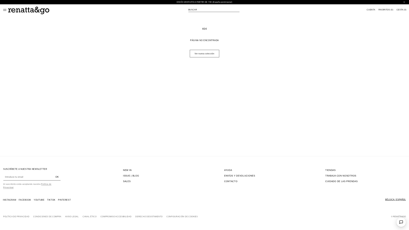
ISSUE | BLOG (131, 175)
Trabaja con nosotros (340, 175)
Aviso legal (72, 216)
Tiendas (330, 170)
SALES (127, 181)
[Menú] (4, 9)
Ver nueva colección (204, 54)
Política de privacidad (16, 216)
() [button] (385, 10)
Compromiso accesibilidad (116, 216)
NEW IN (127, 170)
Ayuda (228, 170)
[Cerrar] (404, 2)
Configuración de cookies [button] (182, 216)
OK (57, 177)
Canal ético (90, 216)
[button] (213, 10)
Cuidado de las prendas (341, 181)
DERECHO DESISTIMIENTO (149, 216)
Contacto (231, 181)
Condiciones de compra (47, 216)
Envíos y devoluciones (239, 175)
